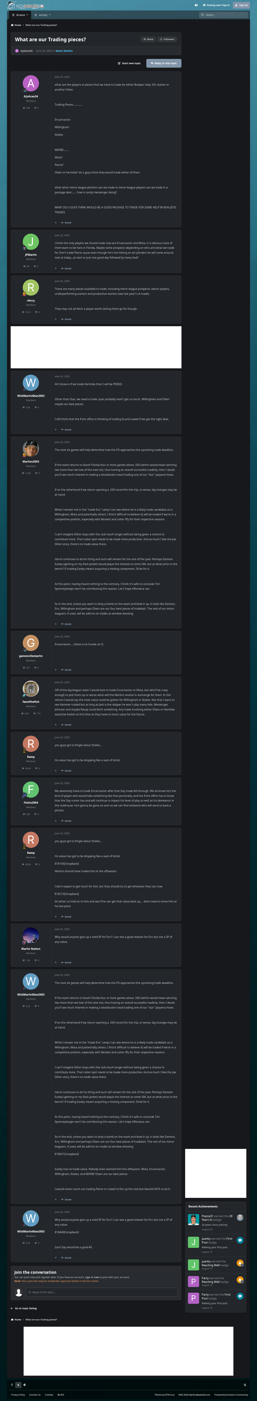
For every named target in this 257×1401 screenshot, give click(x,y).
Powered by (231, 1394)
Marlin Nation (30, 949)
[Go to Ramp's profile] (31, 744)
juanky (206, 1238)
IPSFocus (170, 1394)
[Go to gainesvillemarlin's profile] (31, 643)
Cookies (49, 1394)
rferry (31, 300)
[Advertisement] (96, 347)
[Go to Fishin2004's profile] (31, 789)
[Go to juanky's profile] (193, 1242)
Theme (158, 1394)
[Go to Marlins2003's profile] (31, 448)
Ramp (31, 757)
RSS (62, 1394)
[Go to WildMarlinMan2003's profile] (31, 383)
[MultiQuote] (55, 223)
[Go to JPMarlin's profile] (31, 242)
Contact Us (35, 1394)
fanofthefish (31, 702)
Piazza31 (207, 1216)
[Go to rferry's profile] (31, 287)
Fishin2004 (31, 803)
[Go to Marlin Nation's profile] (31, 935)
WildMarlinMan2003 (31, 396)
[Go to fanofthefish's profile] (31, 689)
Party (205, 1278)
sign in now (92, 1277)
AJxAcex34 (27, 50)
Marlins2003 (31, 461)
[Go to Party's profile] (193, 1281)
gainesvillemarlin (31, 656)
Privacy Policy (18, 1394)
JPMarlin (31, 255)
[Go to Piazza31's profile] (193, 1219)
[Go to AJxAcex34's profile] (17, 51)
